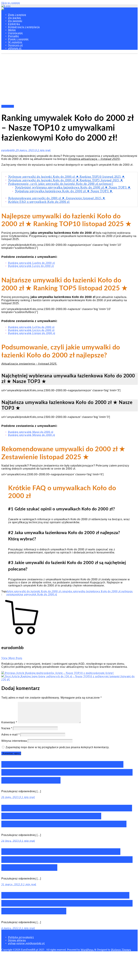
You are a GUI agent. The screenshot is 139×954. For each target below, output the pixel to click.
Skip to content (10, 2)
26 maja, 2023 (10, 797)
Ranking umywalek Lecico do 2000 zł (31, 330)
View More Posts (11, 658)
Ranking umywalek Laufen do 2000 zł (31, 262)
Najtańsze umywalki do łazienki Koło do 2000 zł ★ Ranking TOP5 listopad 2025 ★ (65, 180)
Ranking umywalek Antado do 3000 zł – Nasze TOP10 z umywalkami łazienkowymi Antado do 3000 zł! (67, 772)
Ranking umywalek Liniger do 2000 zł (31, 333)
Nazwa (6, 728)
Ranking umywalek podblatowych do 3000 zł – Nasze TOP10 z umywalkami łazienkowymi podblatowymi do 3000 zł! (66, 816)
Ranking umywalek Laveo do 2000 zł (31, 265)
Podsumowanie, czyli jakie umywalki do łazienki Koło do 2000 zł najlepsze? (60, 183)
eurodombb (8, 150)
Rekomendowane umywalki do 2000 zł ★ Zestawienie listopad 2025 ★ (56, 198)
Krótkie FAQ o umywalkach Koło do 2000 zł (39, 201)
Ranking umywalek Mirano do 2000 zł (31, 434)
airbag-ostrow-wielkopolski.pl (26, 943)
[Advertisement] (69, 79)
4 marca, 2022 (10, 928)
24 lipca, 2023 (10, 840)
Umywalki (7, 106)
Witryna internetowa (14, 740)
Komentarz (9, 722)
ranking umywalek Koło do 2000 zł (35, 594)
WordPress (87, 949)
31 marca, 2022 (11, 884)
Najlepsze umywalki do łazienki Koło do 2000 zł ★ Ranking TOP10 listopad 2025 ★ (66, 176)
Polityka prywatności (21, 937)
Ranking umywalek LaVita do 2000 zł (31, 327)
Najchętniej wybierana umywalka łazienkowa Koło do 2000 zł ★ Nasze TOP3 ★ (73, 187)
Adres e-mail (10, 734)
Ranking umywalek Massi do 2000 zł (30, 431)
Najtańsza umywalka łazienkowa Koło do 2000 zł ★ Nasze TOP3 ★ (64, 191)
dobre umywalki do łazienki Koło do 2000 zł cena (36, 591)
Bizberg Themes (121, 949)
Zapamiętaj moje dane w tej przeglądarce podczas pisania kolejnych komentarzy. (58, 747)
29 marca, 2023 (25, 150)
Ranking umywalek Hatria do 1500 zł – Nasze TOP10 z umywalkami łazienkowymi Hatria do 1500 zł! (67, 859)
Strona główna (17, 940)
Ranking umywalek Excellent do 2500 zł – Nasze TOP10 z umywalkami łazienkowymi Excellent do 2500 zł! (67, 903)
